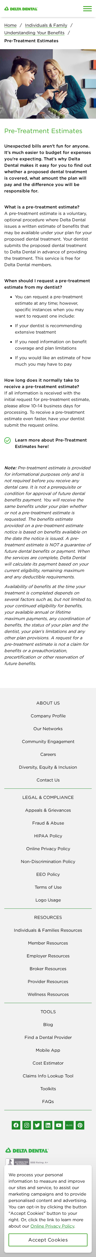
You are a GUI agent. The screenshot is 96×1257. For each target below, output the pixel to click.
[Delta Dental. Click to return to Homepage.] (36, 8)
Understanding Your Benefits (34, 32)
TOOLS (48, 1011)
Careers (48, 754)
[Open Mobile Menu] (87, 8)
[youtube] (58, 1125)
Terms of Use (48, 887)
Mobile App (48, 1050)
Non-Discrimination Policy (48, 861)
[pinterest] (80, 1125)
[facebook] (16, 1125)
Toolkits (48, 1088)
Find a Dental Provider (48, 1037)
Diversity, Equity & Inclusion (48, 767)
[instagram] (26, 1125)
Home (10, 25)
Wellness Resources (48, 994)
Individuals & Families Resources (48, 930)
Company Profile (48, 715)
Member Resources (48, 943)
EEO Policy (48, 874)
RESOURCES (48, 917)
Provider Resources (48, 981)
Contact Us (48, 780)
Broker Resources (48, 968)
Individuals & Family (46, 25)
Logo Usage (48, 900)
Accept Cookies (48, 1240)
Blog (48, 1024)
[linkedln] (48, 1125)
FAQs (48, 1101)
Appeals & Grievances (48, 810)
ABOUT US (48, 703)
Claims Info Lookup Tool (48, 1075)
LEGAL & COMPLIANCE (48, 797)
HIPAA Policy (48, 835)
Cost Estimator (48, 1063)
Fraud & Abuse (48, 823)
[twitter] (37, 1125)
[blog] (69, 1125)
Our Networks (48, 728)
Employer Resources (48, 955)
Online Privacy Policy (52, 1226)
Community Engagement (48, 741)
